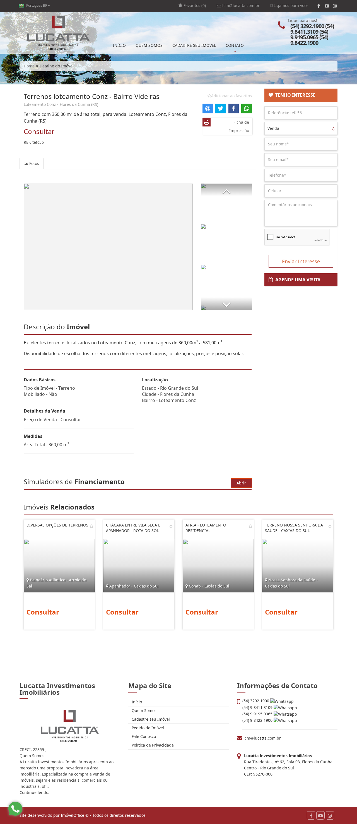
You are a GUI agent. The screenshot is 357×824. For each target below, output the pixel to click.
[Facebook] (318, 6)
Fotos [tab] (33, 163)
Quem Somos (143, 710)
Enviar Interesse (301, 261)
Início (136, 701)
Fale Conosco (143, 736)
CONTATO (235, 45)
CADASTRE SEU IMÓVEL (194, 45)
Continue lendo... (36, 792)
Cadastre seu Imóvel (150, 719)
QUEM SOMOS (149, 45)
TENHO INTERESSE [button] (294, 95)
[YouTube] (326, 6)
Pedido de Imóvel (147, 727)
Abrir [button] (241, 483)
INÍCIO (119, 45)
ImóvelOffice (72, 815)
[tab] (301, 95)
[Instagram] (334, 6)
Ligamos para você (290, 5)
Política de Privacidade (152, 745)
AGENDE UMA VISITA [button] (296, 280)
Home (29, 66)
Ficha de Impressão (239, 126)
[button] (226, 190)
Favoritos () (194, 5)
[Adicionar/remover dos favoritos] (91, 526)
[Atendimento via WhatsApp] (15, 809)
